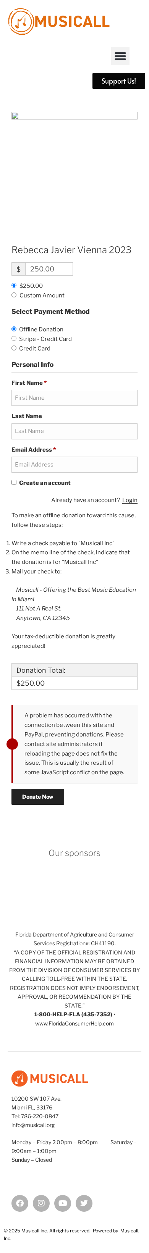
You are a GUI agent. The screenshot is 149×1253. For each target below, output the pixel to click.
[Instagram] (41, 1203)
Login (130, 500)
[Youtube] (62, 1203)
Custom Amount (42, 295)
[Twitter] (84, 1203)
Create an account (44, 483)
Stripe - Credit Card (45, 339)
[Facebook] (19, 1203)
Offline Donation (41, 329)
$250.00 (31, 286)
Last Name (27, 416)
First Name (29, 382)
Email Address (33, 449)
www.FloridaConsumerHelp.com (74, 1023)
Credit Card (34, 348)
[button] (120, 56)
